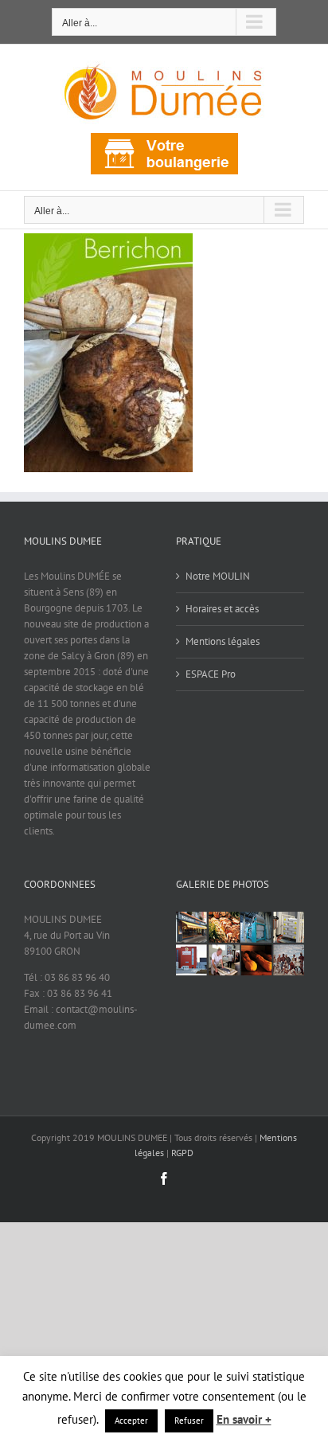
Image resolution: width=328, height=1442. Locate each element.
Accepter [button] (131, 1420)
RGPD (182, 1153)
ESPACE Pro (210, 674)
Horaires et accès (222, 608)
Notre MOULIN (217, 576)
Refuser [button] (189, 1420)
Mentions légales (222, 641)
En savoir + (244, 1419)
